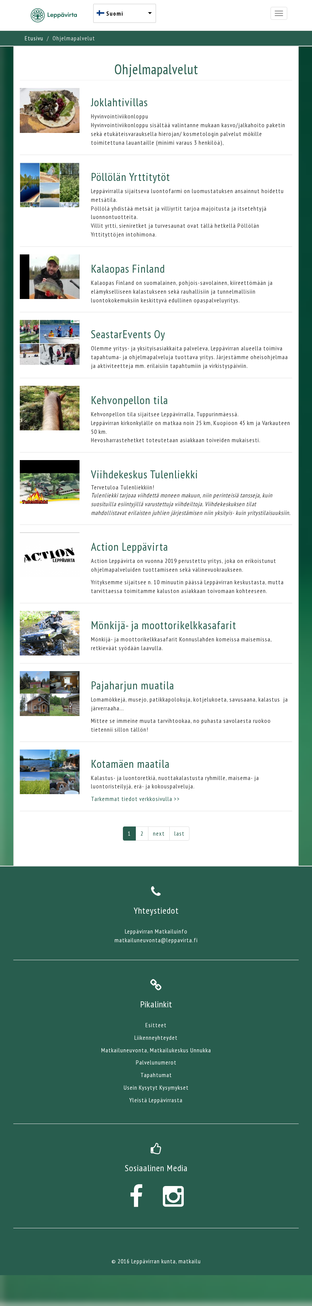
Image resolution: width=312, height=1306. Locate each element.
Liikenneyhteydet (156, 1037)
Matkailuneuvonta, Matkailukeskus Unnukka (156, 1050)
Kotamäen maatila (130, 763)
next (159, 833)
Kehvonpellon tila (129, 399)
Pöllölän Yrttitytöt (130, 176)
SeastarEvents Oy (128, 333)
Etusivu (34, 38)
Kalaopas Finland (128, 268)
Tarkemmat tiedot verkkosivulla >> (135, 798)
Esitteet (156, 1025)
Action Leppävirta (129, 546)
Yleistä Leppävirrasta (156, 1100)
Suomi (114, 13)
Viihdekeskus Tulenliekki (144, 474)
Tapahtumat (156, 1075)
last (179, 833)
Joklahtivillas (119, 101)
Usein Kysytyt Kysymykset (156, 1087)
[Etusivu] (57, 15)
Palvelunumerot (156, 1062)
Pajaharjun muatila (132, 685)
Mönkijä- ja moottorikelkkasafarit (163, 624)
